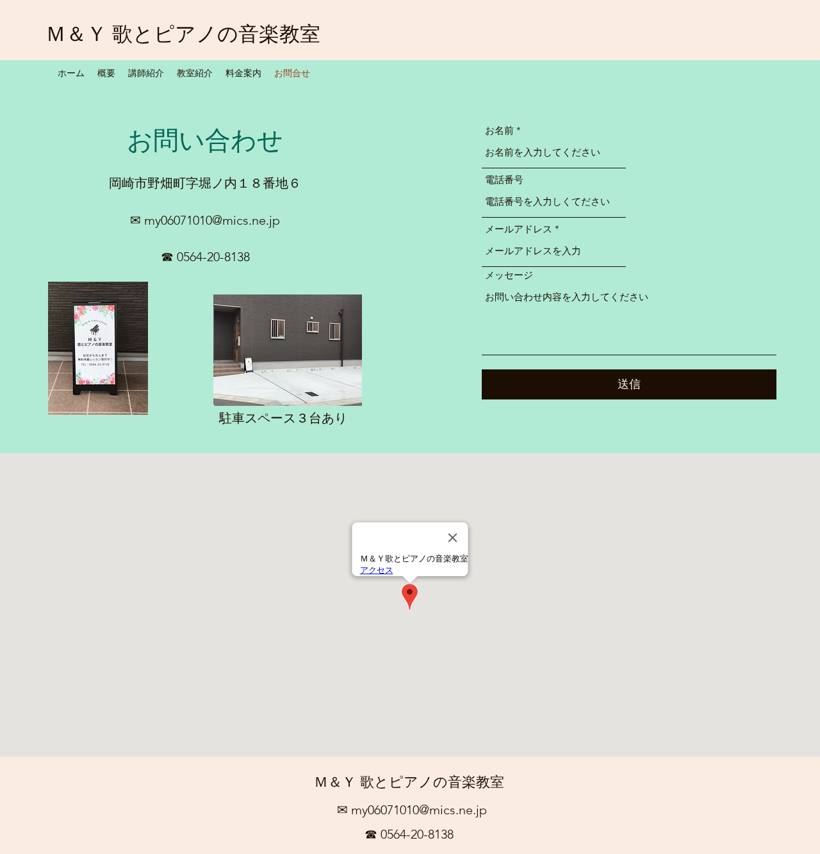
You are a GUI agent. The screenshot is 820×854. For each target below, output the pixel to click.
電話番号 (504, 179)
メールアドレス (518, 229)
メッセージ (509, 275)
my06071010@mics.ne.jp (212, 220)
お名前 (499, 130)
